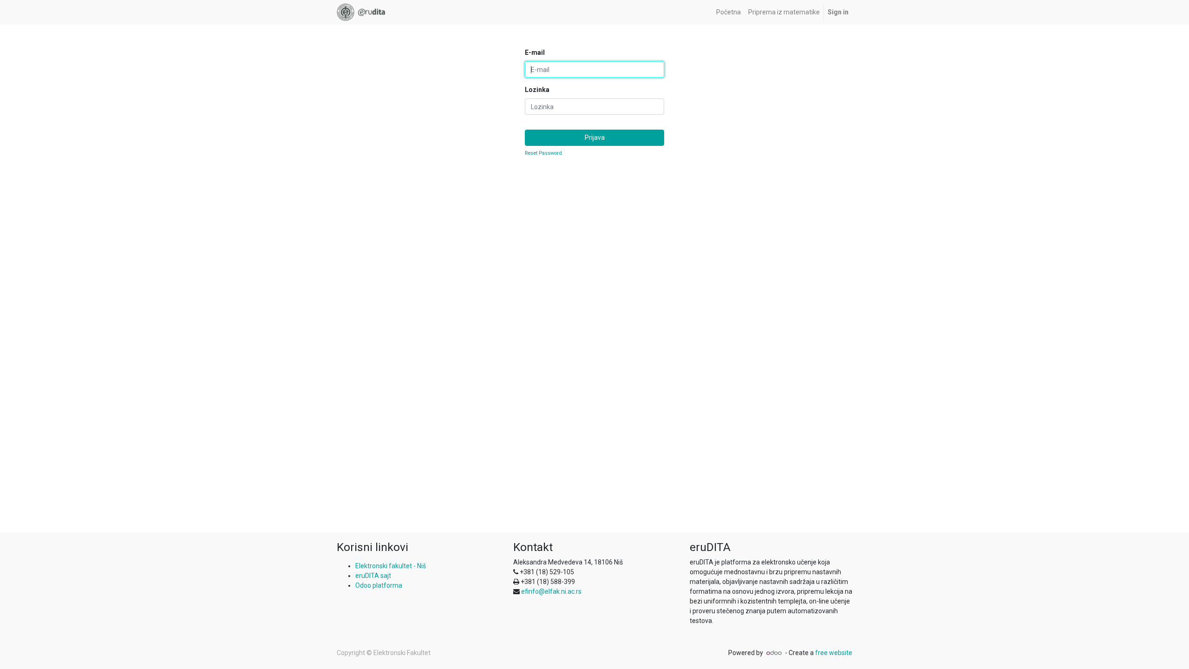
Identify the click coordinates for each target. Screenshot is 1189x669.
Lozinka (537, 89)
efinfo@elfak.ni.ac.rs (551, 591)
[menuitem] (728, 12)
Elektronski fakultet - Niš (390, 566)
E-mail (535, 52)
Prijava (595, 137)
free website (833, 652)
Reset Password (543, 153)
